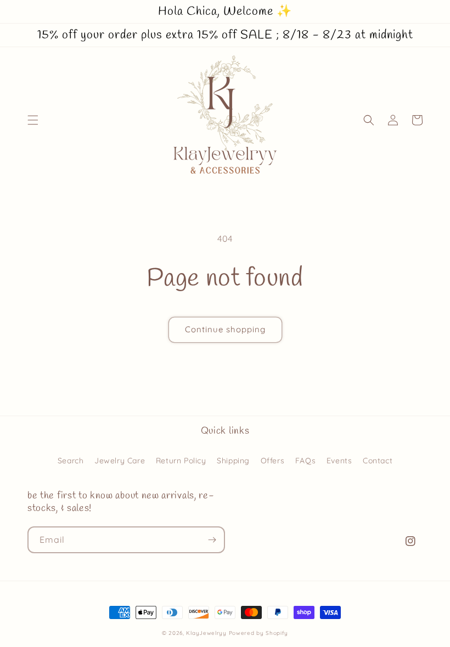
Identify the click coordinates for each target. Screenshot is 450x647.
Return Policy (181, 461)
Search (71, 461)
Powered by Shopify (259, 633)
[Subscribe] (212, 539)
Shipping (233, 461)
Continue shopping (225, 329)
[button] (33, 120)
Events (339, 461)
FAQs (305, 461)
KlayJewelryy (206, 633)
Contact (377, 461)
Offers (273, 461)
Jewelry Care (119, 461)
